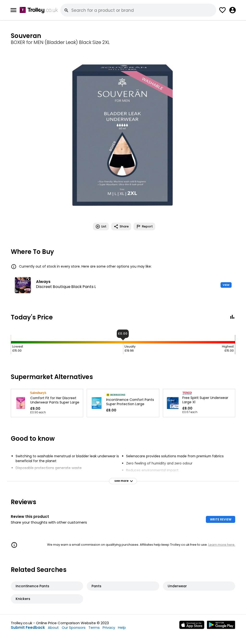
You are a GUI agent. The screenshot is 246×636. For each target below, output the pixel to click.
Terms (94, 627)
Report (147, 226)
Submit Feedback (28, 627)
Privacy (109, 627)
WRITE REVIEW (220, 519)
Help (122, 627)
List (103, 226)
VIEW (226, 285)
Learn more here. (221, 544)
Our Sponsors (74, 627)
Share (124, 226)
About (53, 627)
